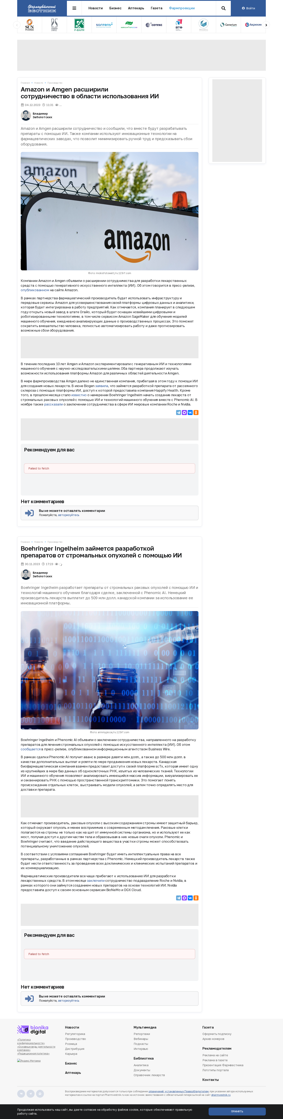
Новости (95, 8)
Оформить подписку (217, 1034)
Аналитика (141, 1065)
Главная (25, 82)
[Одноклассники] (196, 412)
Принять (237, 1111)
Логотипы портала (215, 1070)
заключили (96, 880)
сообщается (30, 749)
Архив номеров (213, 1039)
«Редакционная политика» (33, 1053)
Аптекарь (136, 8)
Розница (71, 1044)
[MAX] (184, 412)
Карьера (71, 1053)
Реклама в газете (215, 1060)
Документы (142, 1070)
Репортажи (142, 1034)
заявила (101, 386)
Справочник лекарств (149, 1075)
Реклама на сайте (215, 1055)
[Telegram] (178, 412)
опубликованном (35, 290)
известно (79, 395)
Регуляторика (75, 1034)
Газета (156, 8)
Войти (250, 8)
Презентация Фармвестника (223, 1065)
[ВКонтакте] (190, 412)
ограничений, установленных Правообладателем (179, 1091)
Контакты (210, 1080)
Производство (54, 82)
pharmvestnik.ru (221, 1094)
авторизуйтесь (68, 515)
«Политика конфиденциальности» (31, 1041)
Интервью (141, 1048)
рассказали (53, 404)
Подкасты (141, 1044)
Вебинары (141, 1039)
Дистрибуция (74, 1048)
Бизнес (115, 8)
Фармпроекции (182, 8)
